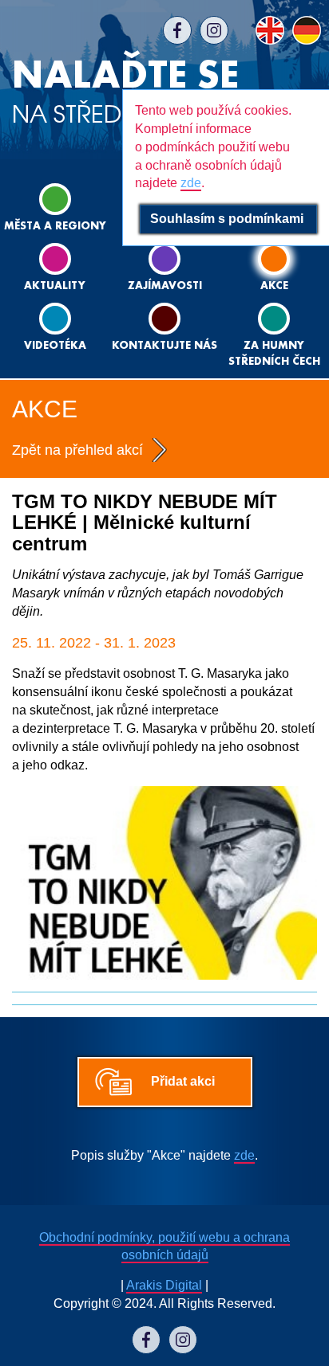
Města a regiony (55, 226)
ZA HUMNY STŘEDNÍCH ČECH (274, 354)
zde (244, 1155)
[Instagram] (214, 30)
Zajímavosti (165, 286)
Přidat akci (183, 1081)
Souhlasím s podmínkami (228, 218)
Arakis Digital (164, 1285)
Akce (274, 286)
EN (270, 30)
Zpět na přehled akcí (77, 450)
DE (306, 30)
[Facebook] (177, 30)
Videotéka (55, 346)
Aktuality (54, 286)
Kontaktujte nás (164, 346)
